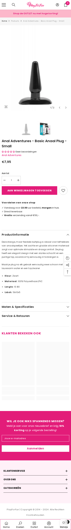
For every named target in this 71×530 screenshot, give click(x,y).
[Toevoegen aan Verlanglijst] (63, 190)
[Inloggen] (57, 5)
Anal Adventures (11, 155)
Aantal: (6, 173)
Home (4, 21)
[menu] (4, 5)
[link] (18, 393)
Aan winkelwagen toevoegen (29, 190)
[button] (60, 108)
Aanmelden (35, 448)
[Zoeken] (14, 5)
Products (15, 21)
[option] (35, 68)
